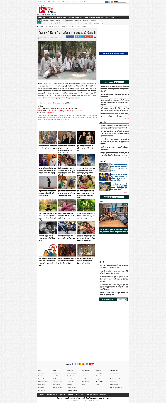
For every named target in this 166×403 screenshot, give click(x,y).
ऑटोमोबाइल (92, 17)
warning (61, 115)
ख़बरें (44, 17)
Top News (40, 376)
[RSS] (81, 365)
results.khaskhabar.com (116, 387)
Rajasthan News (71, 376)
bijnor (56, 115)
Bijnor (54, 26)
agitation (50, 115)
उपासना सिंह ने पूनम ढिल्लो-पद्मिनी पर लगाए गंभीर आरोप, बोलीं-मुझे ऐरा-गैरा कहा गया (66, 216)
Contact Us (62, 394)
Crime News (41, 384)
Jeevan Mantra (100, 376)
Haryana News (71, 381)
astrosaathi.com (114, 376)
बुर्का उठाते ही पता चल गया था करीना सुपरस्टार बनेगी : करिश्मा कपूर (85, 148)
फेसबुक (62, 110)
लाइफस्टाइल (71, 17)
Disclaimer (103, 394)
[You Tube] (90, 365)
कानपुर (50, 23)
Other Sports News (57, 387)
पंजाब (63, 20)
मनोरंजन (59, 17)
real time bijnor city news (83, 117)
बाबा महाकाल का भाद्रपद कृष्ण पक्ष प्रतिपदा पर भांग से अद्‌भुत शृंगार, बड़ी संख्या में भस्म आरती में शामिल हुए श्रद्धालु (114, 279)
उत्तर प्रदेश (45, 20)
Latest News (41, 373)
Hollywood (84, 376)
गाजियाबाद (60, 23)
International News (43, 381)
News (39, 370)
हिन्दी (50, 14)
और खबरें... (126, 192)
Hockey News (56, 384)
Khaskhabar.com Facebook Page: (114, 53)
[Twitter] (76, 365)
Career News (41, 390)
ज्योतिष (81, 17)
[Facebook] (73, 365)
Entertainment (85, 370)
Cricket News (56, 373)
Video (97, 384)
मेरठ (76, 23)
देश (47, 17)
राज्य (39, 20)
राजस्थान (52, 20)
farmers (44, 115)
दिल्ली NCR (78, 20)
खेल (55, 17)
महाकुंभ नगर (44, 23)
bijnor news (59, 117)
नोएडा (55, 23)
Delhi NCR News (71, 387)
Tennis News (56, 379)
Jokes (83, 384)
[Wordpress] (87, 365)
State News (70, 370)
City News (41, 387)
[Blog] (84, 365)
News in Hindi (42, 112)
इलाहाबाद (72, 23)
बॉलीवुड (64, 17)
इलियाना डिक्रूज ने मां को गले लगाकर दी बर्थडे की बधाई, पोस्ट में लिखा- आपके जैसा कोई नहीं (47, 171)
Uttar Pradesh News (72, 373)
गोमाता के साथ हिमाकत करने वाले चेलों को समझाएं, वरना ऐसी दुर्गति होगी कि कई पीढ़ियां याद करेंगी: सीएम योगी (115, 102)
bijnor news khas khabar (49, 119)
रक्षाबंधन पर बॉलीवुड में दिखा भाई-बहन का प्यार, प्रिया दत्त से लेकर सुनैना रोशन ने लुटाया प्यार (86, 238)
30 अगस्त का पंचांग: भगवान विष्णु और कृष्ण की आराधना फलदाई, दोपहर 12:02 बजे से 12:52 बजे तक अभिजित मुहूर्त (114, 287)
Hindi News (40, 26)
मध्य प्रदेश (85, 20)
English (54, 14)
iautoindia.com (114, 384)
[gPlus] (79, 365)
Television (84, 379)
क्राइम (51, 17)
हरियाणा (58, 20)
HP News (69, 384)
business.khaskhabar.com (116, 379)
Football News (56, 376)
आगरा (80, 23)
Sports (54, 370)
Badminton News (57, 381)
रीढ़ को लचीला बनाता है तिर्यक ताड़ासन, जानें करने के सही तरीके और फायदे (47, 193)
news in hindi (87, 115)
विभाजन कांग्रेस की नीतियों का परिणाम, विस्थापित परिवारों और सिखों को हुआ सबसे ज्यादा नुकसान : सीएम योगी (115, 89)
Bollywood (84, 373)
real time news (50, 117)
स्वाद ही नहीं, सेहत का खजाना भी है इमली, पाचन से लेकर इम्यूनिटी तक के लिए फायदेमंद (86, 216)
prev (101, 215)
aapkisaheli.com (114, 373)
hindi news (78, 115)
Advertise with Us (52, 394)
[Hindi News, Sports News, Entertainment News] (40, 17)
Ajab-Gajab (99, 373)
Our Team (70, 394)
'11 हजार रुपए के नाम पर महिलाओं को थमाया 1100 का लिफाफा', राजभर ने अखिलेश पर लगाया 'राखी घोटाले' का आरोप (115, 133)
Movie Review (85, 381)
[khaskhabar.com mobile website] (92, 365)
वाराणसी (66, 23)
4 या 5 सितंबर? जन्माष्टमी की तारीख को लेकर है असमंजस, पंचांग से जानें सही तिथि (85, 261)
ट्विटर (73, 110)
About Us (41, 394)
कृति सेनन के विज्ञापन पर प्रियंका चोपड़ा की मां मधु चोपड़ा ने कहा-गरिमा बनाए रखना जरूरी (67, 193)
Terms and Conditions (92, 394)
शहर (39, 23)
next (126, 215)
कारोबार (77, 17)
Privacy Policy (79, 394)
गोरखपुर (85, 23)
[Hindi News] (47, 12)
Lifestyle (98, 370)
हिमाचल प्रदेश (69, 20)
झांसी (90, 23)
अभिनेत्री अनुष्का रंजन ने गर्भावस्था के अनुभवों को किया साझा (47, 238)
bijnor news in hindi (70, 117)
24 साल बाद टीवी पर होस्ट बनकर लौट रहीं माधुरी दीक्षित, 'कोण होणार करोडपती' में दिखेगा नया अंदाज (114, 231)
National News (42, 379)
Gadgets (98, 379)
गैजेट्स (86, 17)
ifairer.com (113, 381)
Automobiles (99, 381)
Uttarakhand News (72, 390)
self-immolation (69, 115)
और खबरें (127, 119)
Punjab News (70, 379)
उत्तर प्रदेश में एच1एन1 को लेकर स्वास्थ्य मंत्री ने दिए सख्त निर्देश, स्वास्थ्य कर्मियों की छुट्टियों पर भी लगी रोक (115, 141)
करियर (98, 17)
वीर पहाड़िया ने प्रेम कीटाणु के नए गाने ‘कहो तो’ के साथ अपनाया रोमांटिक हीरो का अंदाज (67, 261)
